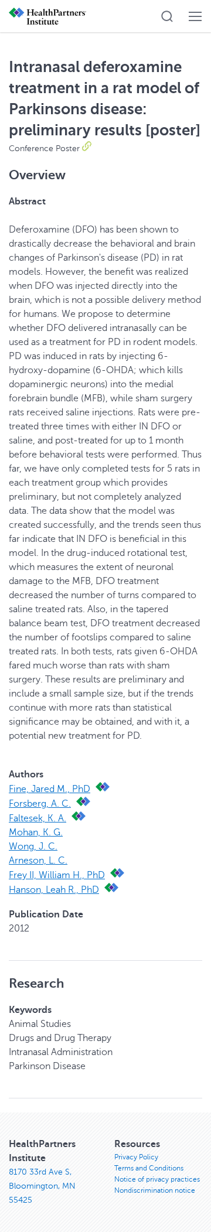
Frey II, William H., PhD (57, 875)
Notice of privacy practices (157, 1179)
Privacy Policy (136, 1157)
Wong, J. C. (33, 846)
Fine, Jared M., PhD (49, 789)
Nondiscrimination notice (154, 1190)
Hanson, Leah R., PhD (54, 890)
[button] (167, 16)
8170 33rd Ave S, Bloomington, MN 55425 (42, 1186)
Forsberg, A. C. (40, 803)
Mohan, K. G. (36, 832)
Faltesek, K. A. (37, 818)
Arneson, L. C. (38, 860)
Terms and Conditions (148, 1168)
